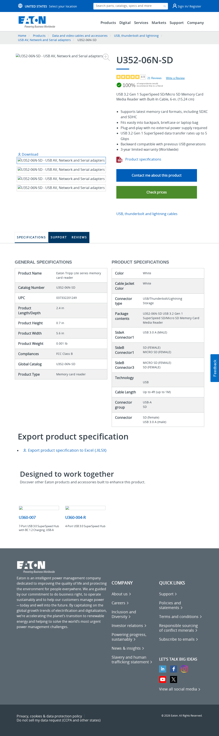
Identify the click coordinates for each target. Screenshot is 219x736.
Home (22, 36)
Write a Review (175, 78)
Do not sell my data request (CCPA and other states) (59, 720)
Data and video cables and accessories (80, 36)
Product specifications (142, 159)
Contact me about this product (157, 175)
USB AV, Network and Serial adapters (44, 40)
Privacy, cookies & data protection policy (49, 716)
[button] (156, 192)
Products (39, 36)
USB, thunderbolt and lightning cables (147, 213)
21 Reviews (154, 78)
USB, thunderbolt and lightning (136, 36)
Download (29, 154)
